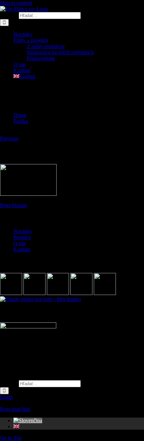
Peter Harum (13, 205)
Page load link (15, 409)
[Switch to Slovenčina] (27, 420)
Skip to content (16, 3)
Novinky (22, 231)
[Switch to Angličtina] (16, 426)
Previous (9, 138)
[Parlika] (82, 293)
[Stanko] (40, 299)
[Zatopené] (58, 293)
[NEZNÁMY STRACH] (35, 293)
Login (6, 397)
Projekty (22, 237)
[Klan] (105, 293)
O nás (19, 243)
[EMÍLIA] (11, 293)
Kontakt (21, 249)
